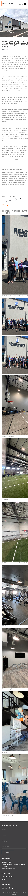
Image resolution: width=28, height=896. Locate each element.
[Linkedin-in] (12, 888)
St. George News (7, 205)
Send (7, 852)
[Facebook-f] (9, 888)
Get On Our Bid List (7, 877)
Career (4, 879)
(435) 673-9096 (6, 862)
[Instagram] (3, 888)
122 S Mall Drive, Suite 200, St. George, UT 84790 (14, 865)
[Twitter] (6, 888)
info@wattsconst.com (8, 869)
